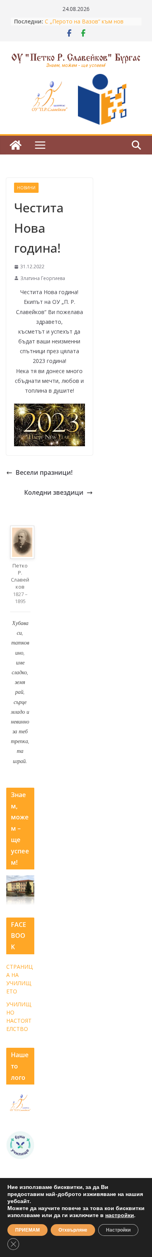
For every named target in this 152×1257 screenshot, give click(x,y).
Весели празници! (44, 472)
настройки (119, 1215)
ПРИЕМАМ (27, 1230)
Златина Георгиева (42, 278)
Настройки (118, 1230)
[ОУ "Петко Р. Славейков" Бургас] (15, 145)
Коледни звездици (53, 492)
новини (26, 187)
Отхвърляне (72, 1230)
